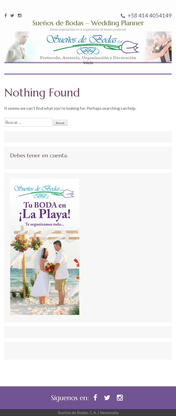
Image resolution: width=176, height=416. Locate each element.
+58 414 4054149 (149, 15)
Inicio (88, 62)
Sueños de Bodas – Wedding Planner (88, 23)
